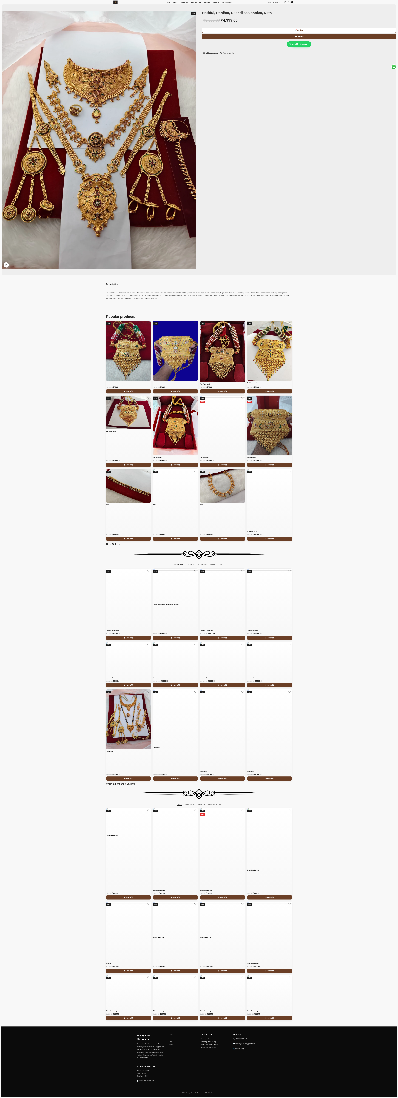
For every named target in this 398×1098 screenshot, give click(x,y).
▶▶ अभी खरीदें (299, 36)
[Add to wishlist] (148, 323)
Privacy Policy (206, 1039)
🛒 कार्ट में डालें (299, 30)
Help (170, 1042)
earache (108, 963)
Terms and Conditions (208, 1047)
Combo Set (203, 771)
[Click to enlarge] (6, 265)
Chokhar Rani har (252, 630)
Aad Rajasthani (205, 384)
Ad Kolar (109, 505)
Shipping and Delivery (208, 1042)
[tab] (112, 284)
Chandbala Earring (112, 835)
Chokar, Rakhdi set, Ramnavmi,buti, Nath (166, 604)
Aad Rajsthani (157, 457)
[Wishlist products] (285, 2)
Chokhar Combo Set (206, 630)
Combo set (156, 678)
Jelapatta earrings (158, 937)
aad (107, 383)
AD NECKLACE (252, 531)
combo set (109, 678)
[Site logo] (115, 2)
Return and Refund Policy (209, 1044)
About (171, 1044)
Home (171, 1039)
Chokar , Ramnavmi (112, 630)
